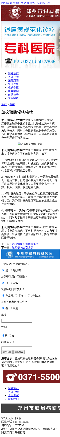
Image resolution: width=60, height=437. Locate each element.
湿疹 (12, 104)
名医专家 (13, 395)
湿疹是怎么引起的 (22, 247)
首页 (4, 104)
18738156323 (37, 3)
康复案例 (13, 91)
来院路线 (13, 98)
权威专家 (13, 87)
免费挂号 (18, 3)
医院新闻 (13, 80)
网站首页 (13, 73)
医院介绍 (13, 77)
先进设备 (13, 84)
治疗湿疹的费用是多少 (25, 244)
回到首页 (6, 3)
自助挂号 (13, 94)
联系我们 (13, 398)
